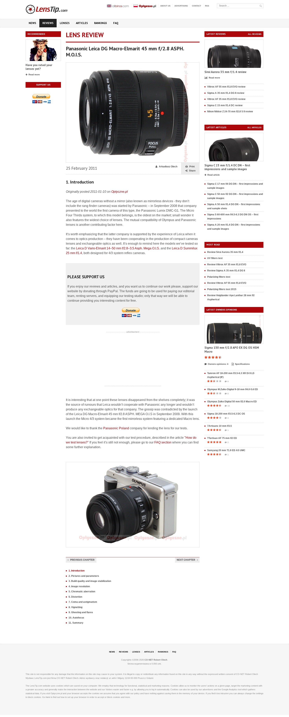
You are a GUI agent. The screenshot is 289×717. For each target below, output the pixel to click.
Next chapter (186, 559)
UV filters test (215, 258)
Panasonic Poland (116, 428)
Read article (213, 175)
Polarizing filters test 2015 (221, 289)
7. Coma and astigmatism (83, 602)
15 (228, 406)
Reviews (47, 23)
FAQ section (162, 442)
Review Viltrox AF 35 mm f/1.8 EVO (226, 264)
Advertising (181, 6)
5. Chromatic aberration (82, 591)
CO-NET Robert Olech (155, 660)
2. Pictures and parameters (84, 576)
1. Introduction (77, 570)
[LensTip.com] (52, 8)
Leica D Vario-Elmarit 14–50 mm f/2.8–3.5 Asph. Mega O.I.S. (118, 248)
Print (192, 166)
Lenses (65, 23)
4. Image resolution (79, 586)
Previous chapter (82, 559)
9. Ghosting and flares (81, 612)
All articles (254, 127)
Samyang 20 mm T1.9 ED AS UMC (226, 450)
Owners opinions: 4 (218, 364)
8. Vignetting (75, 607)
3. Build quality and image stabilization (90, 581)
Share (192, 170)
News (32, 23)
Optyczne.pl (119, 191)
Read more (34, 74)
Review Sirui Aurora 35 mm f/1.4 (225, 252)
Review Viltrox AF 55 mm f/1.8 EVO (226, 283)
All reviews (254, 34)
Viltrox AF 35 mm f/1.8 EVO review (226, 99)
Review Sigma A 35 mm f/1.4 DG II (226, 270)
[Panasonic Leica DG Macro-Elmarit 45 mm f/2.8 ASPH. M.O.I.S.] (133, 64)
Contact (196, 6)
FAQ (115, 23)
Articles (82, 23)
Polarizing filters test (218, 277)
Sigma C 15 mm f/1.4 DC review (224, 105)
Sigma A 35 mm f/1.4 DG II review (225, 93)
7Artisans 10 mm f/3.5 (219, 426)
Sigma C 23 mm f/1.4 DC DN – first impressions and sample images (227, 167)
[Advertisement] (132, 358)
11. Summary (76, 622)
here (48, 697)
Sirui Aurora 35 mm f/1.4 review (225, 72)
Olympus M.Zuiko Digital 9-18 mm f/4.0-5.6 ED (232, 389)
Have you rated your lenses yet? (39, 67)
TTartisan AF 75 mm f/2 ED (222, 438)
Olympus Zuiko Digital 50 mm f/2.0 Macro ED (232, 401)
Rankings (100, 23)
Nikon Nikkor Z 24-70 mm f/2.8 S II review (230, 111)
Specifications (242, 364)
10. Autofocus (76, 617)
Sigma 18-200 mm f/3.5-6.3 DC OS (226, 413)
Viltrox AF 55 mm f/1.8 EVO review (226, 86)
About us (165, 6)
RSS (207, 6)
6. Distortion (75, 596)
